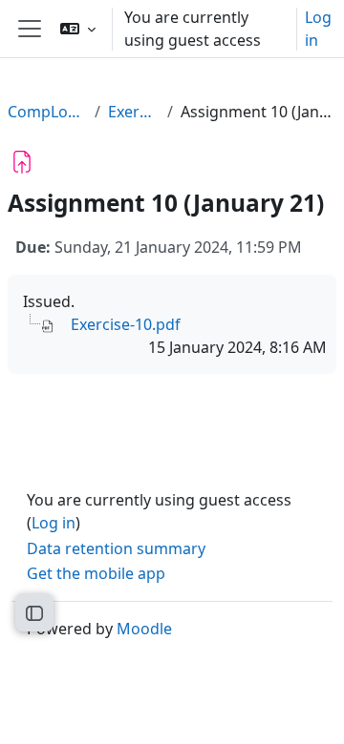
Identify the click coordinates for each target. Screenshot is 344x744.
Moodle (144, 628)
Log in (318, 29)
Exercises (134, 111)
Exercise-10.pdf (126, 324)
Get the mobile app (96, 573)
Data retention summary (116, 548)
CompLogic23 (47, 111)
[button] (78, 28)
